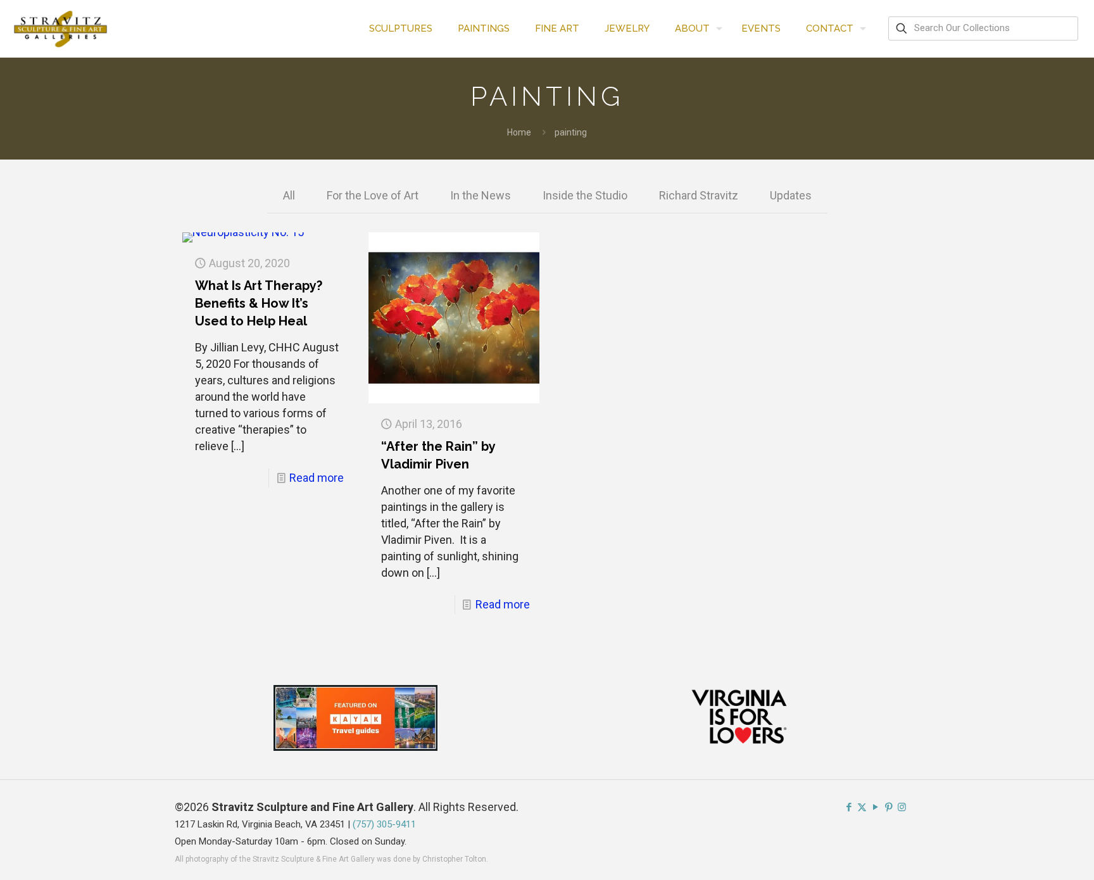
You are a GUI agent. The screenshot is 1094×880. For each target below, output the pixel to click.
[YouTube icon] (875, 807)
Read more (316, 477)
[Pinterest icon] (888, 807)
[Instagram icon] (902, 807)
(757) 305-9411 (384, 824)
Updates (791, 195)
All (289, 195)
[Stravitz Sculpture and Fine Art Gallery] (61, 28)
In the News (480, 195)
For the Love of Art (372, 195)
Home (519, 132)
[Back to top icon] (1033, 854)
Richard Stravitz (698, 195)
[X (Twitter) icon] (862, 807)
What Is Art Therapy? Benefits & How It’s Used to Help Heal (258, 303)
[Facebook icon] (848, 807)
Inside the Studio (585, 195)
